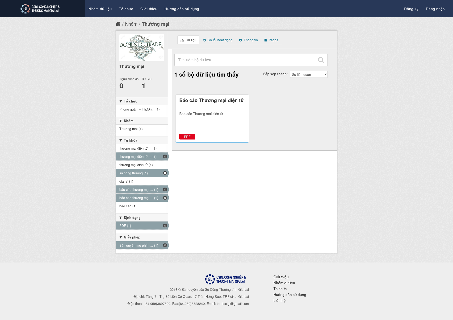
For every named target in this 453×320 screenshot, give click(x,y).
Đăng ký (411, 8)
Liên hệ (279, 300)
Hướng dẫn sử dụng (181, 8)
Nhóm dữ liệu (100, 8)
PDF (187, 136)
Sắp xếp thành (275, 73)
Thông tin (250, 39)
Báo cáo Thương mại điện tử (211, 100)
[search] (321, 59)
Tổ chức (126, 8)
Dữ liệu (190, 39)
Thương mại (155, 23)
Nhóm (131, 23)
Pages (273, 39)
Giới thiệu (148, 8)
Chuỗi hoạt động (219, 39)
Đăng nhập (435, 8)
